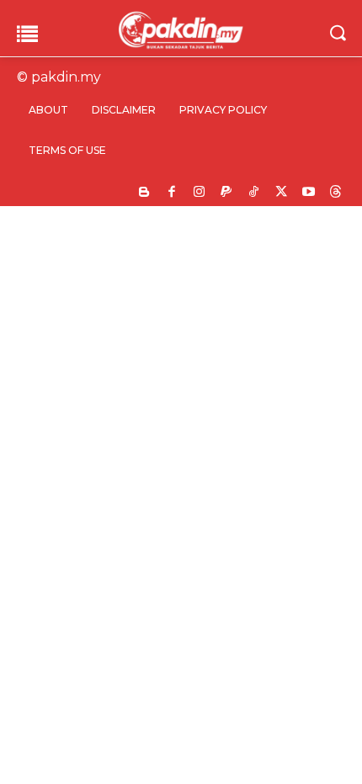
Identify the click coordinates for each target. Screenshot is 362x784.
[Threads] (336, 193)
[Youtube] (308, 193)
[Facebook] (172, 193)
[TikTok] (254, 193)
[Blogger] (144, 193)
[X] (281, 193)
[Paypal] (227, 193)
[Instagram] (199, 193)
